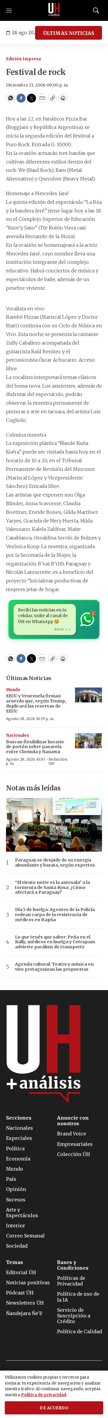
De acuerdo (54, 1408)
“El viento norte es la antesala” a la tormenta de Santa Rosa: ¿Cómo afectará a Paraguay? (52, 887)
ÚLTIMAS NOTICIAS (68, 33)
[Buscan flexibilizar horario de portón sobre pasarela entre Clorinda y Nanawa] (88, 740)
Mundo (13, 689)
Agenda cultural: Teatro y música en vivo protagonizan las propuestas (54, 967)
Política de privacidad (43, 1394)
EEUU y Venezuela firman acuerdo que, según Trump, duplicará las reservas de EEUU (36, 703)
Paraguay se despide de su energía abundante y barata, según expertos (55, 863)
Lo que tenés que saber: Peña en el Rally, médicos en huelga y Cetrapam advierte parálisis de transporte (55, 942)
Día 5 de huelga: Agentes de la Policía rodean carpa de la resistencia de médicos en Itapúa (55, 914)
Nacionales (17, 735)
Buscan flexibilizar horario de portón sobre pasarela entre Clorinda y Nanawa (35, 747)
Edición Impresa (23, 58)
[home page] (54, 10)
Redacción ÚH (58, 761)
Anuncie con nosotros (73, 1120)
